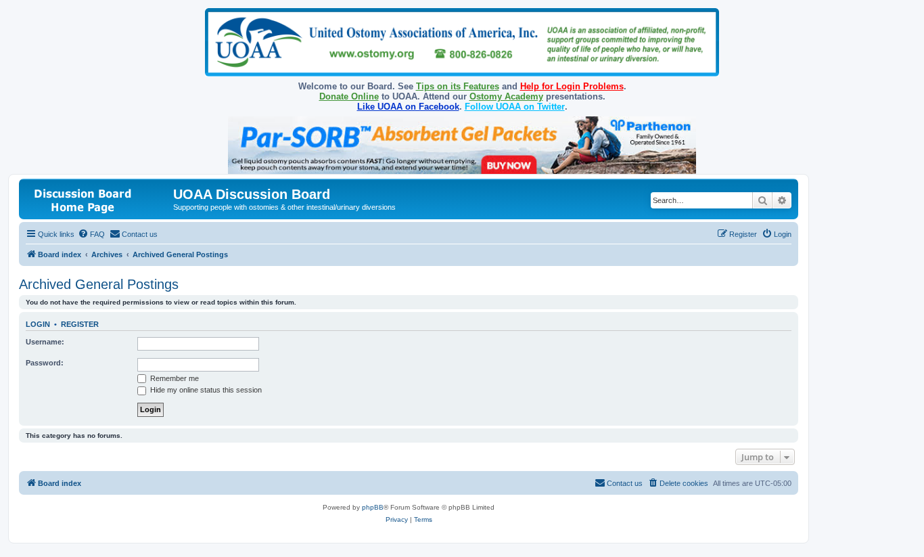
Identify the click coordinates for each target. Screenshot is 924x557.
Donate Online (349, 96)
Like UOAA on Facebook (408, 107)
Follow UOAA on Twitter (515, 107)
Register (80, 324)
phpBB (373, 507)
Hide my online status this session (205, 390)
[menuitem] (91, 234)
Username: (45, 342)
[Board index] (97, 198)
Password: (45, 363)
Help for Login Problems (572, 86)
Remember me (173, 378)
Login (38, 324)
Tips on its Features (457, 86)
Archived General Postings (99, 284)
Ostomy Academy (506, 96)
